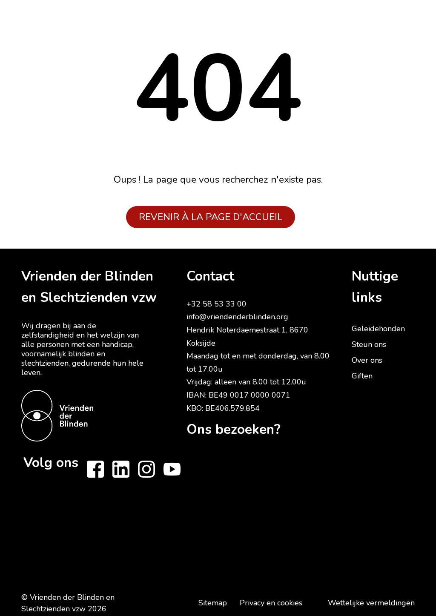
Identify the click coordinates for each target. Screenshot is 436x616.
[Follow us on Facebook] (95, 469)
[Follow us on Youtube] (172, 469)
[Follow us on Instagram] (146, 469)
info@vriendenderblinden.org (237, 317)
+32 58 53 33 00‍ (216, 304)
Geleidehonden (378, 329)
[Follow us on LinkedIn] (120, 469)
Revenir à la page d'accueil (210, 216)
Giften (362, 376)
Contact (210, 276)
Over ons (367, 360)
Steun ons (369, 344)
